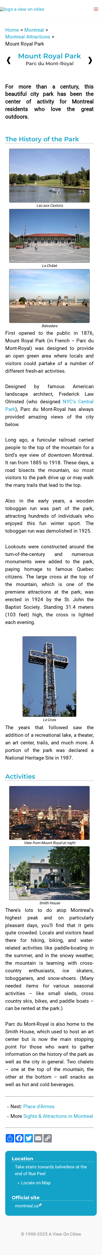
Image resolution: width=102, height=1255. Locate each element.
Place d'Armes (39, 1106)
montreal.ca (26, 1205)
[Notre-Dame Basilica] (8, 60)
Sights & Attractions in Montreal (58, 1116)
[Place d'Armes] (90, 60)
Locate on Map (36, 1182)
